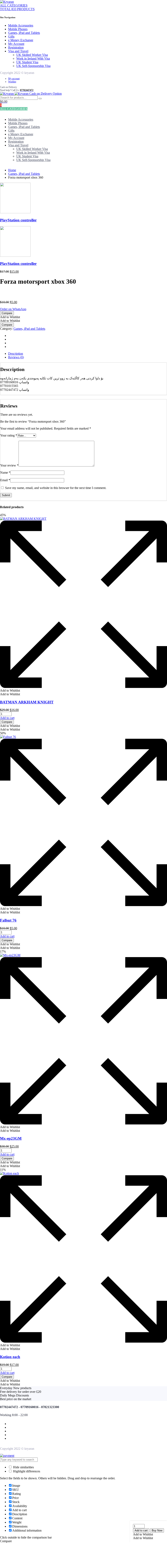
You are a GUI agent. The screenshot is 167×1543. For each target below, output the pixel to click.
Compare (7, 313)
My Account (16, 44)
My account (14, 78)
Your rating (8, 435)
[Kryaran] (7, 1)
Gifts (11, 36)
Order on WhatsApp (13, 309)
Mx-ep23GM (11, 1138)
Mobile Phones (17, 29)
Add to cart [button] (7, 718)
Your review (9, 465)
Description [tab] (15, 353)
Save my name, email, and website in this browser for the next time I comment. (55, 488)
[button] (143, 1534)
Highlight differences (26, 1471)
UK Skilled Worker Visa (32, 55)
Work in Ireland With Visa (33, 58)
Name (5, 472)
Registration (16, 47)
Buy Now (157, 1530)
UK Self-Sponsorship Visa (33, 66)
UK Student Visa (27, 62)
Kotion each (10, 1357)
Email (5, 480)
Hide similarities (23, 1467)
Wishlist (12, 81)
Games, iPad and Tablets (24, 32)
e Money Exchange (20, 40)
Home (12, 170)
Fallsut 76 (8, 920)
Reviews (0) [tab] (16, 357)
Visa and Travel (18, 51)
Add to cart (141, 1530)
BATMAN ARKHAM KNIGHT (27, 702)
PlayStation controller (18, 220)
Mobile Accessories (20, 25)
